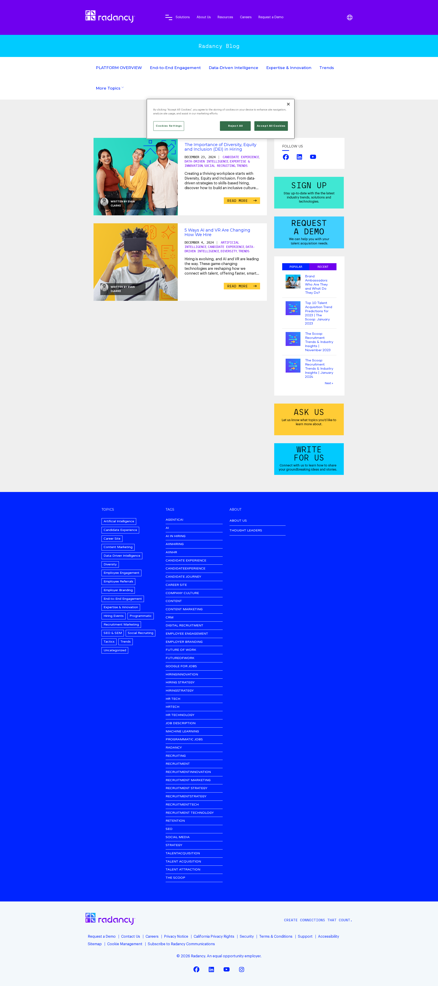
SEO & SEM (113, 633)
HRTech (172, 707)
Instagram (241, 969)
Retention (175, 821)
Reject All (235, 126)
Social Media (178, 837)
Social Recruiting (219, 165)
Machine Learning (182, 731)
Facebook (285, 156)
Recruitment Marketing (121, 624)
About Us (204, 17)
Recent (323, 266)
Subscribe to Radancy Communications (181, 944)
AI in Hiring (175, 536)
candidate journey (183, 577)
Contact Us (130, 936)
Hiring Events (114, 616)
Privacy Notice (176, 936)
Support (305, 936)
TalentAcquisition (183, 853)
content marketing (184, 609)
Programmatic (141, 616)
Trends (326, 67)
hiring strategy (180, 682)
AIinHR (171, 552)
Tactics (109, 642)
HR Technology (180, 715)
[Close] (288, 104)
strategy (174, 845)
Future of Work (181, 650)
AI (167, 528)
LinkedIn (299, 156)
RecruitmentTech (182, 804)
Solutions (183, 17)
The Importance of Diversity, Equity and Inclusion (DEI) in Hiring (220, 147)
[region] (220, 119)
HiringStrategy (180, 691)
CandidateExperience (185, 568)
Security (247, 936)
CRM (169, 617)
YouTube (313, 156)
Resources (225, 17)
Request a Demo (271, 17)
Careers (246, 17)
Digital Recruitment (184, 625)
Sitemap (95, 944)
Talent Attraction (183, 869)
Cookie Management (124, 944)
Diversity (229, 251)
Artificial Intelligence (119, 521)
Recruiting (176, 756)
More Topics (108, 88)
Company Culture (182, 593)
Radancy (174, 747)
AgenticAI (174, 520)
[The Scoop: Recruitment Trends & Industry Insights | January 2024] (293, 366)
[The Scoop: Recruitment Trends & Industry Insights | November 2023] (293, 339)
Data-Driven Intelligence (233, 67)
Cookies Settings (169, 126)
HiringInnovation (182, 674)
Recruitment (178, 764)
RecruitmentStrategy (186, 796)
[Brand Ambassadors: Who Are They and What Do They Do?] (293, 282)
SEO (169, 829)
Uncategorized (115, 650)
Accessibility (328, 936)
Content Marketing (118, 547)
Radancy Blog (219, 45)
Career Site (112, 539)
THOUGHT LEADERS (245, 530)
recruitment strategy (186, 788)
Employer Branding (118, 590)
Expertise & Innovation (288, 67)
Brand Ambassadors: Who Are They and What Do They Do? (316, 285)
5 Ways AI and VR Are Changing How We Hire (217, 232)
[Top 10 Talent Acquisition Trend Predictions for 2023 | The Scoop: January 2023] (293, 308)
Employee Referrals (118, 581)
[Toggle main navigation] (168, 17)
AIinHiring (175, 544)
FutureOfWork (180, 658)
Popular (295, 266)
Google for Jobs (181, 666)
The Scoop (175, 878)
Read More (238, 200)
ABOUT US (238, 521)
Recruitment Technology (190, 813)
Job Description (181, 723)
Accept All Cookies (271, 126)
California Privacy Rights (214, 936)
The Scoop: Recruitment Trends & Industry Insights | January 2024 (319, 369)
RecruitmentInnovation (188, 772)
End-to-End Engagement (175, 67)
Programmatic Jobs (184, 739)
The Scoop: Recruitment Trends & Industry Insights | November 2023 (319, 342)
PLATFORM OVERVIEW (119, 67)
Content (174, 601)
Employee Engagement (121, 573)
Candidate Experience (241, 157)
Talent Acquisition (183, 861)
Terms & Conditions (275, 936)
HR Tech (173, 699)
